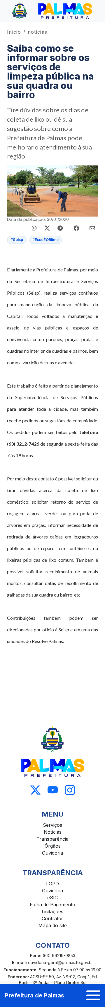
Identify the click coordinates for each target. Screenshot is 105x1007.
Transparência (52, 839)
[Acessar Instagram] (70, 790)
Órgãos (53, 846)
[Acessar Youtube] (52, 790)
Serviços (52, 825)
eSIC (52, 897)
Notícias (53, 832)
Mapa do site (52, 925)
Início (14, 32)
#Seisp (16, 239)
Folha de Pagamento (52, 904)
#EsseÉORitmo (45, 239)
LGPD (52, 884)
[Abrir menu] (93, 995)
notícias (37, 32)
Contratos (53, 918)
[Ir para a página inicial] (52, 11)
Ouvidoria (52, 853)
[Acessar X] (35, 790)
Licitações (52, 911)
